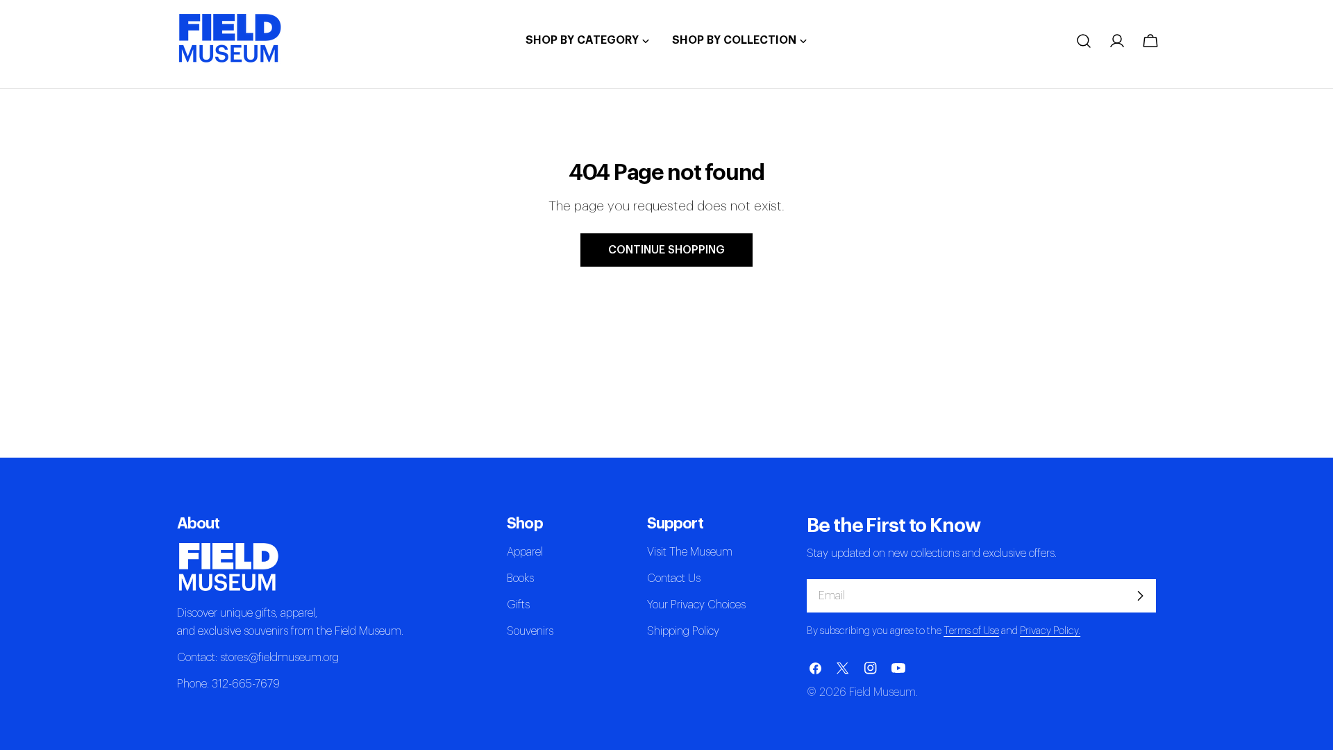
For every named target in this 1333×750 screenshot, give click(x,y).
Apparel (525, 552)
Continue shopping (666, 250)
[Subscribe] (1140, 595)
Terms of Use (971, 631)
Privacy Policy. (1050, 631)
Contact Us (674, 578)
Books (520, 578)
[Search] (1084, 41)
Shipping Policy (683, 631)
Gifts (518, 604)
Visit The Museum (689, 552)
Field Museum (882, 692)
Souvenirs (530, 631)
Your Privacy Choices (696, 604)
